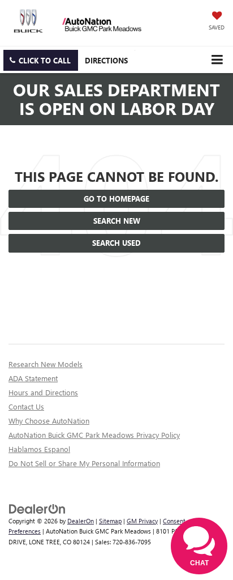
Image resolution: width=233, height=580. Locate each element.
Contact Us (26, 406)
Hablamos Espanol (39, 449)
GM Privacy (142, 521)
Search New (116, 220)
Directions (106, 60)
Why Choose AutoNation (48, 420)
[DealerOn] (37, 508)
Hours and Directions (43, 392)
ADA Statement (33, 378)
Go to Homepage (116, 198)
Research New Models (45, 364)
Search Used (116, 243)
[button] (40, 60)
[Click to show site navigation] (217, 59)
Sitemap (110, 521)
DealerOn (80, 521)
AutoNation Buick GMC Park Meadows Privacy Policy (94, 435)
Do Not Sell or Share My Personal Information (84, 463)
